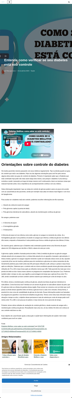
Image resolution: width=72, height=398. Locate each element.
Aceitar (36, 380)
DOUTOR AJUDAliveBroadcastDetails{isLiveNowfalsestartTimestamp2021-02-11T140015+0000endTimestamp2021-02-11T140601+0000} (24, 328)
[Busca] (69, 2)
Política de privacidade (36, 395)
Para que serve (11, 71)
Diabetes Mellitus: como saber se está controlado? (18, 326)
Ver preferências (36, 391)
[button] (69, 364)
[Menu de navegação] (9, 2)
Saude (33, 71)
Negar (36, 386)
